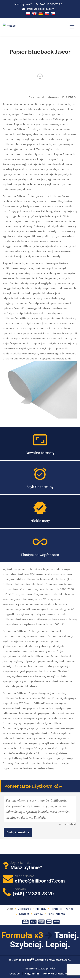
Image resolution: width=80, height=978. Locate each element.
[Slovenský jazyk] (46, 13)
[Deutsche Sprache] (40, 13)
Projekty (40, 908)
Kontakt (24, 913)
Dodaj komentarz (18, 832)
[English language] (34, 13)
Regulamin (32, 973)
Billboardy (24, 908)
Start (10, 908)
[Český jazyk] (53, 13)
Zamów (38, 913)
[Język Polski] (28, 13)
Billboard (26, 959)
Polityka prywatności (57, 973)
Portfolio (56, 908)
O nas (69, 908)
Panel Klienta (56, 913)
